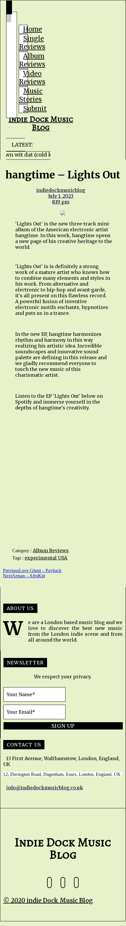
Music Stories (31, 95)
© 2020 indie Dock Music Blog (48, 900)
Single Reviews (32, 42)
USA (62, 558)
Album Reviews (32, 60)
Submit (35, 109)
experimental (41, 558)
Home (32, 29)
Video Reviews (32, 78)
